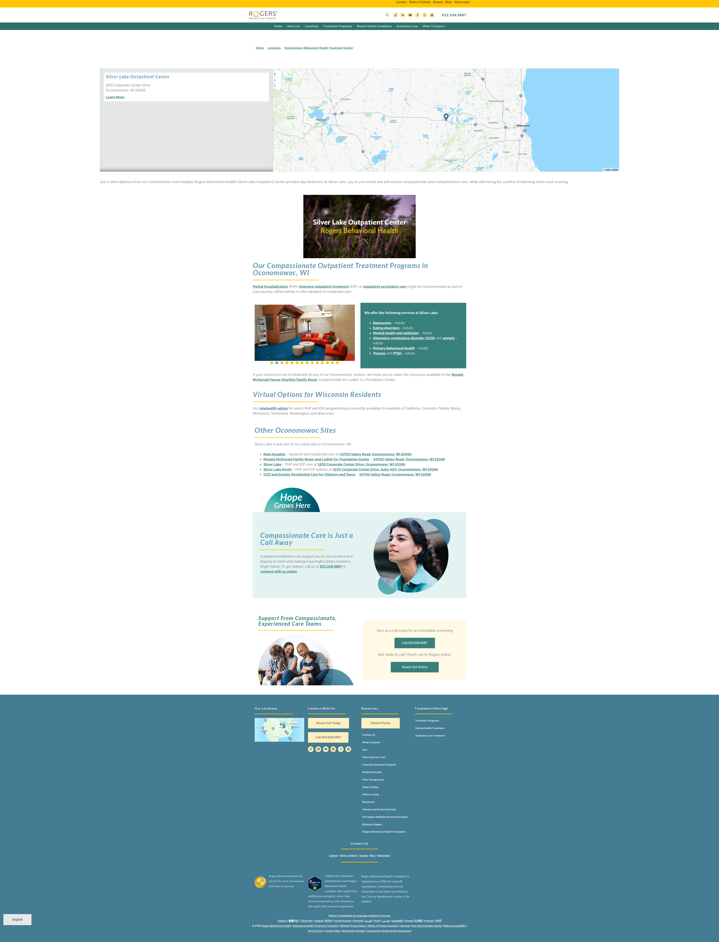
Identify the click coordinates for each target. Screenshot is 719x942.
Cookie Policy (332, 930)
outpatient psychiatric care (384, 287)
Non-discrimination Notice (427, 925)
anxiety (449, 338)
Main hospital (274, 454)
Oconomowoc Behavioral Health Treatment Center (318, 48)
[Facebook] (417, 15)
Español (282, 920)
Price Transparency (373, 779)
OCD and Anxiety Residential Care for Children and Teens (309, 474)
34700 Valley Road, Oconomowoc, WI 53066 (376, 454)
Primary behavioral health (394, 348)
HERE (615, 169)
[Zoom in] (278, 74)
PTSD (397, 353)
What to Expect (371, 742)
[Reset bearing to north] (278, 86)
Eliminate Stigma (372, 824)
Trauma (379, 353)
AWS (608, 169)
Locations (274, 48)
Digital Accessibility (455, 925)
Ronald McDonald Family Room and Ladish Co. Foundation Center (316, 459)
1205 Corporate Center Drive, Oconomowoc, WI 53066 (361, 464)
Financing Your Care (374, 757)
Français (428, 920)
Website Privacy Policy (353, 925)
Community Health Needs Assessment (389, 930)
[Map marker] (446, 117)
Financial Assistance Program (379, 764)
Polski (377, 920)
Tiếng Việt (306, 920)
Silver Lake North (277, 469)
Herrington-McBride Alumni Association (385, 817)
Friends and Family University (379, 809)
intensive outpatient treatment (324, 287)
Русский (358, 920)
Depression (382, 323)
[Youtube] (410, 15)
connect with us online (278, 571)
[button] (271, 362)
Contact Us (368, 734)
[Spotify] (432, 15)
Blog (448, 1)
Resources (368, 802)
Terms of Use (315, 930)
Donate (438, 1)
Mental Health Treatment (430, 728)
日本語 (418, 920)
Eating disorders (386, 328)
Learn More (115, 97)
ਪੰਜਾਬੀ (438, 920)
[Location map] (279, 730)
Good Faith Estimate (353, 930)
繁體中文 (293, 920)
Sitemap (405, 925)
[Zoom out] (278, 80)
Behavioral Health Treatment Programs (315, 925)
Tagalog (318, 920)
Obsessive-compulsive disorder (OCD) (404, 338)
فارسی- (386, 920)
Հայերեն (397, 920)
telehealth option (274, 408)
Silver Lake (272, 464)
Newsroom (462, 1)
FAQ (364, 749)
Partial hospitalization (270, 287)
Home (260, 48)
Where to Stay (370, 794)
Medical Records (371, 772)
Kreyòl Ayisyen (342, 920)
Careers (401, 1)
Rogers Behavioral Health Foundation (384, 831)
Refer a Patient (419, 1)
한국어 (328, 920)
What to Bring (370, 787)
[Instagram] (425, 15)
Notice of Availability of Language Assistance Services (360, 915)
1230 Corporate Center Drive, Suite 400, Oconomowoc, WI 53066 (385, 469)
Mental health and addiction (396, 333)
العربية (368, 920)
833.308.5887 (454, 15)
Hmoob (409, 920)
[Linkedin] (318, 749)
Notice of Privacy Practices (383, 925)
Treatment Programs (427, 720)
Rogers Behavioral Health (276, 925)
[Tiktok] (311, 749)
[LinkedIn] (403, 15)
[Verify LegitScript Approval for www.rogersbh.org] (315, 890)
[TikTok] (395, 15)
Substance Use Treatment (430, 735)
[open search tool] (387, 15)
